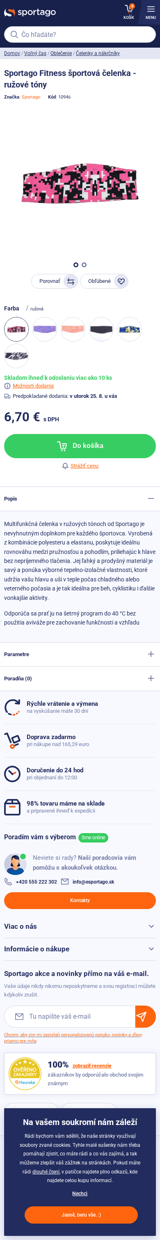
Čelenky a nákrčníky (98, 53)
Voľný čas (35, 53)
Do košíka (87, 445)
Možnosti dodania (33, 386)
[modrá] (129, 329)
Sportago (31, 97)
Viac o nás (20, 926)
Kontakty (80, 900)
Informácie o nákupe (36, 949)
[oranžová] (73, 329)
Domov (12, 53)
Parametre (16, 654)
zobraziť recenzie (92, 1066)
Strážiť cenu (84, 466)
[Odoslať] (145, 1016)
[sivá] (16, 356)
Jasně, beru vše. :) (81, 1215)
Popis (10, 499)
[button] (75, 264)
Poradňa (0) (18, 678)
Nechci (79, 1193)
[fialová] (44, 329)
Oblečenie (61, 53)
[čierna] (101, 329)
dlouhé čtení (45, 1172)
